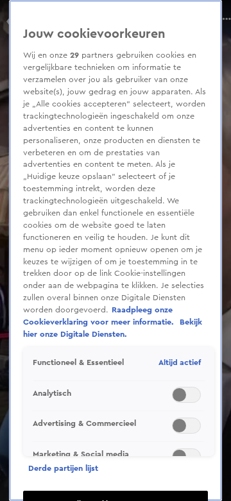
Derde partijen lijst (63, 468)
